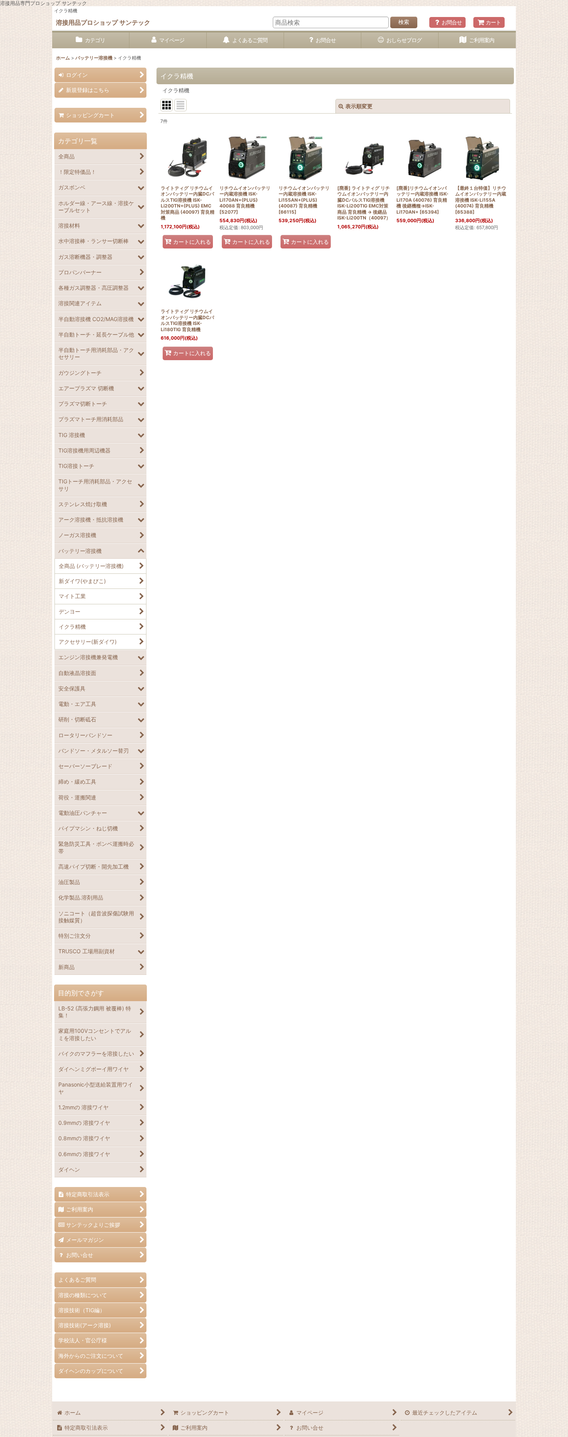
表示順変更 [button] (358, 106)
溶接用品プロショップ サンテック (103, 22)
